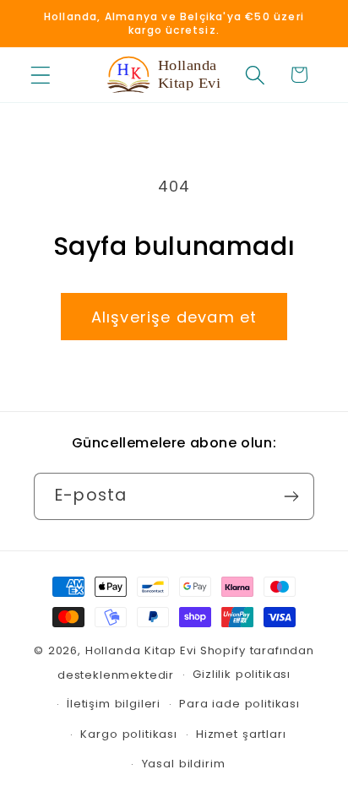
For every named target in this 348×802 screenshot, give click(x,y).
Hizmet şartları (241, 734)
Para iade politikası (239, 704)
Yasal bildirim (184, 764)
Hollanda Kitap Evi (141, 650)
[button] (41, 74)
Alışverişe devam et (174, 317)
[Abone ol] (291, 496)
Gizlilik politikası (242, 674)
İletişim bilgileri (113, 704)
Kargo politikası (128, 734)
